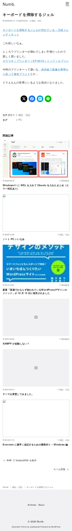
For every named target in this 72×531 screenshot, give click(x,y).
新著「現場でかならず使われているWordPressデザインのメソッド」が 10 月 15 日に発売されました (35, 291)
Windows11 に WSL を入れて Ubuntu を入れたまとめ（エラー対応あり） (36, 186)
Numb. (9, 4)
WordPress (55, 526)
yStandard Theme (19, 526)
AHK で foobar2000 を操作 (22, 460)
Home (6, 487)
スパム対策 (59, 469)
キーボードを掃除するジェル (39, 487)
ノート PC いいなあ (13, 239)
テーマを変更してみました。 (18, 394)
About (41, 504)
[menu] (67, 4)
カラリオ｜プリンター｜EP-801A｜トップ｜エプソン (36, 61)
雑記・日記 (37, 20)
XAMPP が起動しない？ (16, 343)
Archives (32, 504)
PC (20, 119)
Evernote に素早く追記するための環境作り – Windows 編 (35, 444)
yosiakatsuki (35, 526)
